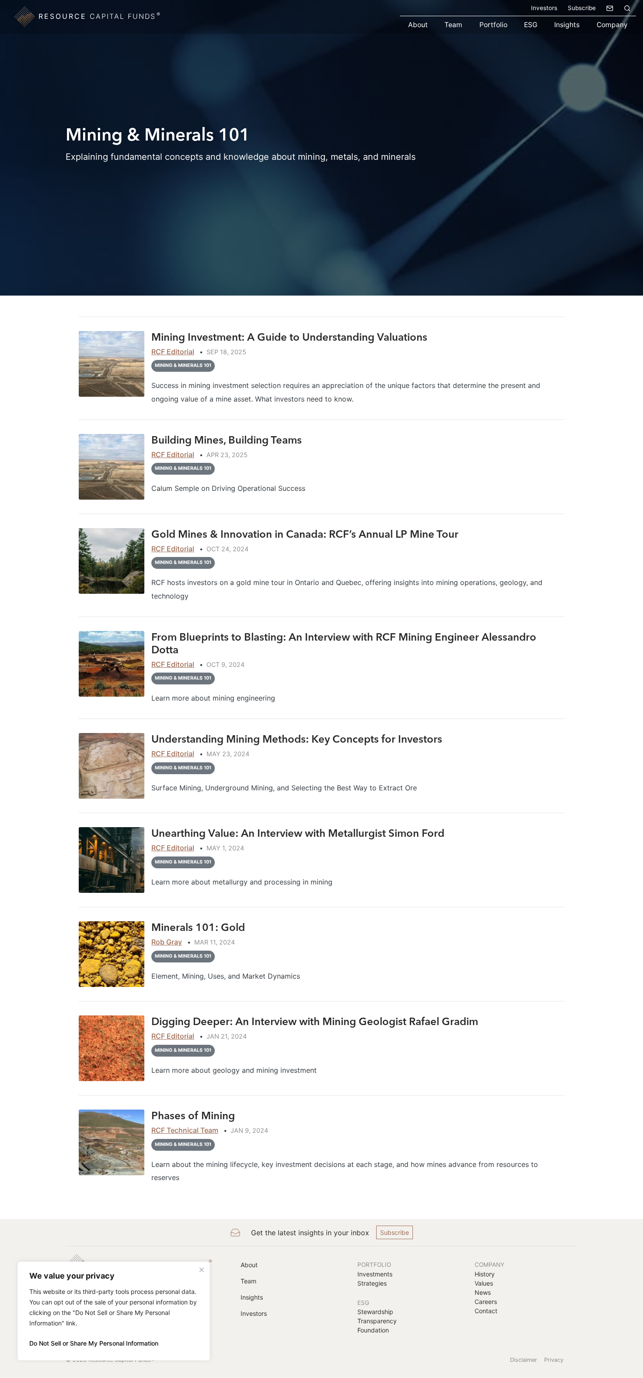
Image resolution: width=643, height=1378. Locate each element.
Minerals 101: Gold (198, 927)
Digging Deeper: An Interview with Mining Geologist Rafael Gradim (316, 1021)
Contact (486, 1311)
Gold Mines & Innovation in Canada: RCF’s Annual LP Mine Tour (304, 534)
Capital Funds (99, 16)
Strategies (372, 1283)
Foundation (373, 1330)
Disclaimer (523, 1360)
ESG (531, 25)
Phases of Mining (193, 1115)
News (483, 1292)
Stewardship (375, 1311)
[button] (627, 8)
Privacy (553, 1360)
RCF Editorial (172, 351)
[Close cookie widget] (201, 1270)
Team (453, 25)
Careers (486, 1301)
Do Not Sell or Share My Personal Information (93, 1343)
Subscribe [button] (394, 1232)
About (418, 25)
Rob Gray (166, 941)
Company (612, 25)
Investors (544, 7)
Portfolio (493, 25)
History (485, 1274)
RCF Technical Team (184, 1130)
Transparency (377, 1321)
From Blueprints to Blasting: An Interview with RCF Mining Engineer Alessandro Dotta (343, 643)
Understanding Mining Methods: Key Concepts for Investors (296, 739)
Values (484, 1283)
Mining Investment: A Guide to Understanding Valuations (289, 337)
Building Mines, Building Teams (226, 439)
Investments (374, 1274)
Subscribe (582, 7)
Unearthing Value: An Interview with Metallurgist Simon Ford (299, 833)
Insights (567, 25)
